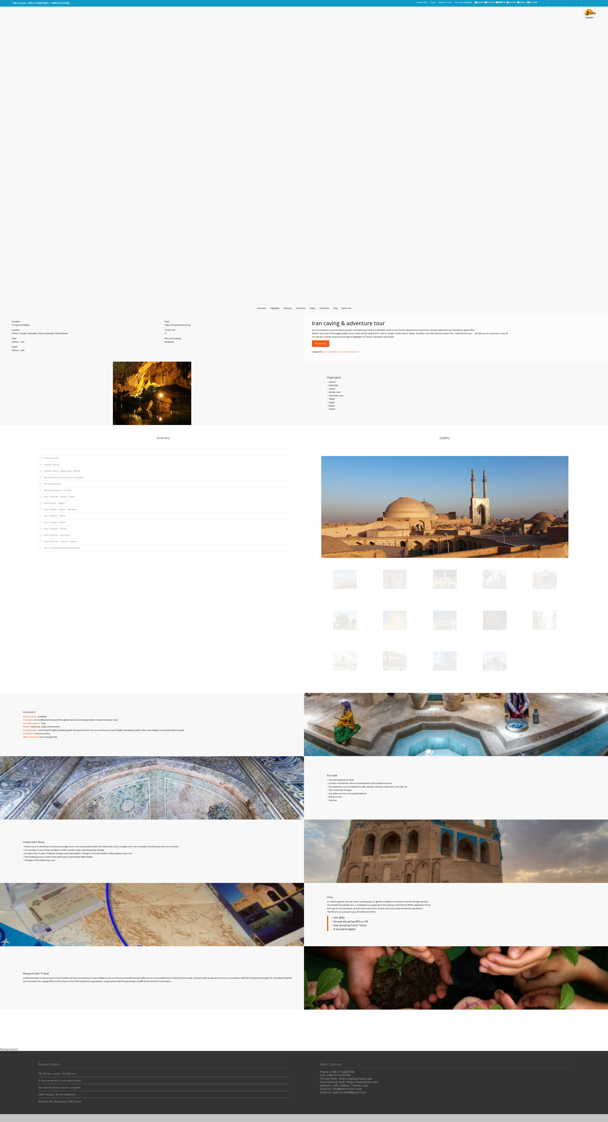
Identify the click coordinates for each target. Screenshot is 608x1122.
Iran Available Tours (332, 351)
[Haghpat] (445, 661)
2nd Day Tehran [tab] (51, 464)
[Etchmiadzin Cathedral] (495, 661)
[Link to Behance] (579, 2)
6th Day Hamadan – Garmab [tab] (57, 490)
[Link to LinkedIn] (546, 2)
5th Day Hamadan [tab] (52, 483)
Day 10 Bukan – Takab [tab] (54, 515)
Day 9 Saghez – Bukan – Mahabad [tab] (60, 509)
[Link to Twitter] (550, 2)
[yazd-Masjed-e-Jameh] (445, 620)
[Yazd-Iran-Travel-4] (445, 507)
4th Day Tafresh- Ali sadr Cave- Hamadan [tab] (64, 477)
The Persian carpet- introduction (57, 1073)
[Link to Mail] (584, 2)
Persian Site (422, 2)
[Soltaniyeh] (345, 620)
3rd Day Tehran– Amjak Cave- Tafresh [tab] (62, 470)
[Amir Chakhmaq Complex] (495, 579)
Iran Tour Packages (463, 2)
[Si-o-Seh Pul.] (395, 661)
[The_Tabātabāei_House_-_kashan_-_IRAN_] (495, 620)
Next (605, 149)
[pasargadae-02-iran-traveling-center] (395, 620)
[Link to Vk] (588, 2)
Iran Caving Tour (351, 351)
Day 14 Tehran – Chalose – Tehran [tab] (60, 541)
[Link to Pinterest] (560, 2)
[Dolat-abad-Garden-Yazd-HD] (445, 579)
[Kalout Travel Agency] (589, 13)
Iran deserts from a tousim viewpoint (59, 1087)
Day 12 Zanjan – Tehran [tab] (55, 528)
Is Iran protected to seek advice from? (60, 1080)
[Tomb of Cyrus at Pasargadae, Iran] (345, 661)
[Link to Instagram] (555, 2)
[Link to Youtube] (565, 2)
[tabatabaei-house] (545, 579)
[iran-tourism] (395, 579)
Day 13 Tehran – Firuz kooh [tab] (57, 535)
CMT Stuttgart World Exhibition (56, 1094)
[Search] (138, 13)
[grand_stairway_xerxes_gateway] (545, 620)
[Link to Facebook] (541, 2)
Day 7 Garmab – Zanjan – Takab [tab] (59, 496)
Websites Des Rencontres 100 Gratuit (59, 1101)
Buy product (320, 343)
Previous (3, 149)
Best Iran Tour (445, 2)
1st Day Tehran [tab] (51, 458)
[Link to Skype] (569, 2)
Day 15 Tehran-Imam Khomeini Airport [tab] (62, 547)
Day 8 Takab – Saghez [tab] (54, 503)
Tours (433, 2)
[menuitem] (422, 2)
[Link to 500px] (574, 2)
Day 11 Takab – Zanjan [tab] (55, 522)
